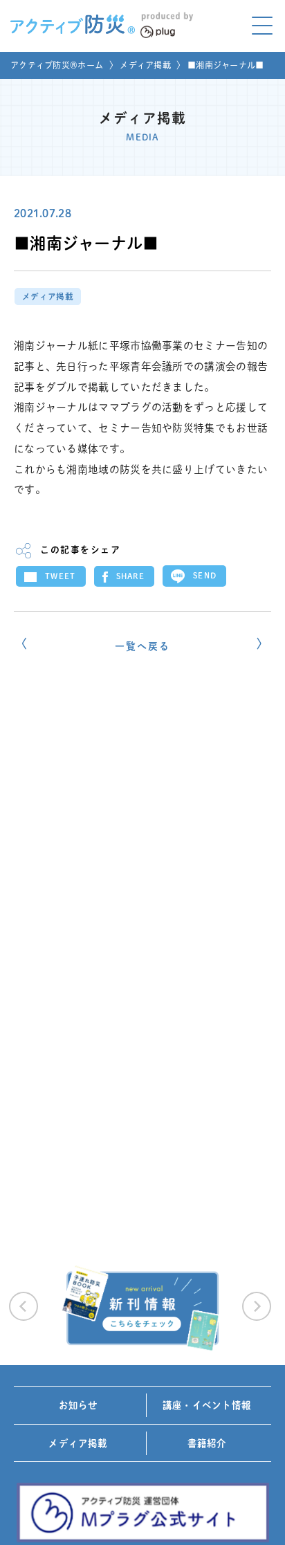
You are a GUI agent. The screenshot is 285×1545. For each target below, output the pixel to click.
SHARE (130, 576)
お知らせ (78, 1405)
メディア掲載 (145, 65)
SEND (205, 575)
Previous (23, 1306)
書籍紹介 (207, 1443)
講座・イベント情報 (207, 1405)
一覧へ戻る (142, 646)
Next (256, 1306)
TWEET (60, 576)
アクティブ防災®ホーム (56, 65)
